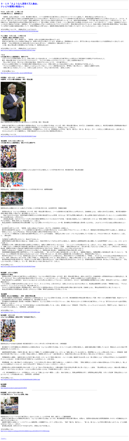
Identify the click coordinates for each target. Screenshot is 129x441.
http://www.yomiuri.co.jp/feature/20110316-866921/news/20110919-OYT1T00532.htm (25, 431)
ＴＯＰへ (3, 438)
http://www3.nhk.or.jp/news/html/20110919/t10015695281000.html (19, 31)
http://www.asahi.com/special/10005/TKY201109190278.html (18, 266)
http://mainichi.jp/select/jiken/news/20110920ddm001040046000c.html (20, 312)
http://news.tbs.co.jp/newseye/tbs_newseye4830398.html (16, 73)
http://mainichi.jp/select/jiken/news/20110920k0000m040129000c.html (20, 379)
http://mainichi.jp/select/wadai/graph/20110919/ (14, 388)
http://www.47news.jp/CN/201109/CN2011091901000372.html (18, 136)
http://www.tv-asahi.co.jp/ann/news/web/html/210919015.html (18, 50)
